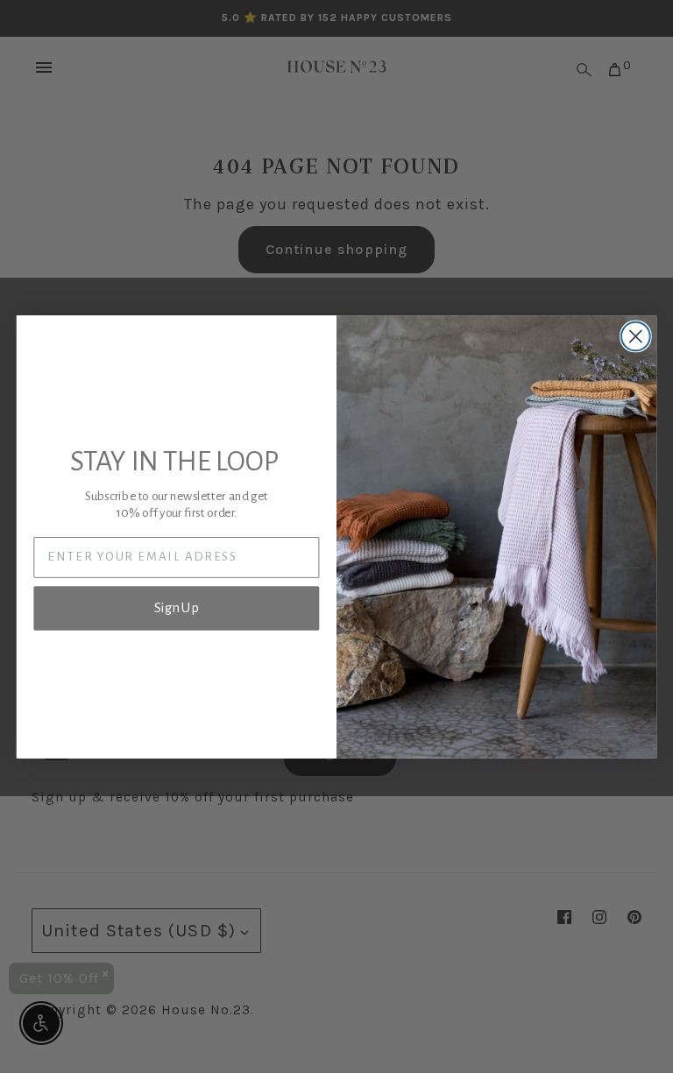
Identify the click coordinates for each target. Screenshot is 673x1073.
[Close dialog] (635, 335)
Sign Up (177, 607)
